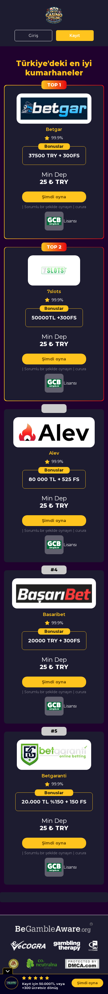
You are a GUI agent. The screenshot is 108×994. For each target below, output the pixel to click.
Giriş (33, 35)
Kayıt (75, 35)
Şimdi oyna (54, 197)
